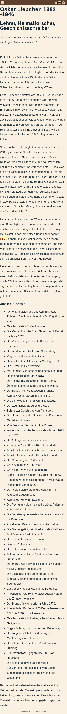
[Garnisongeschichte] (0, 79)
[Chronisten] (0, 9)
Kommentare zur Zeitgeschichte (3, 74)
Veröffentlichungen (3, 84)
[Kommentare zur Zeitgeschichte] (0, 74)
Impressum (3, 94)
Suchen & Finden (3, 99)
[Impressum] (0, 94)
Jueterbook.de (40, 712)
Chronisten (3, 9)
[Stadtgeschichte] (0, 89)
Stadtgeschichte (3, 89)
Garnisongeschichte (3, 79)
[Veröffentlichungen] (0, 84)
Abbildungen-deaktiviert (3, 104)
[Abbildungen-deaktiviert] (0, 104)
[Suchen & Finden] (0, 99)
